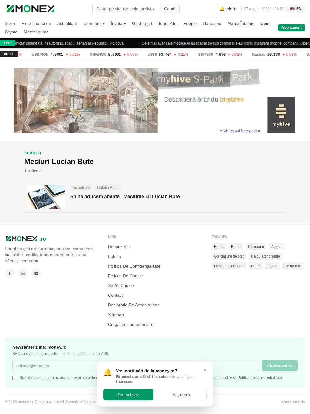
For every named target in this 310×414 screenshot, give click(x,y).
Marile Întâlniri (240, 23)
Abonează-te (280, 365)
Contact (115, 295)
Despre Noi (119, 246)
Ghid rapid (142, 23)
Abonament (292, 27)
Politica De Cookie (125, 275)
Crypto (11, 31)
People (190, 23)
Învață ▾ (118, 23)
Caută (170, 8)
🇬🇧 (296, 9)
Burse (236, 247)
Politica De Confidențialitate (134, 266)
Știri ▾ (10, 23)
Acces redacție (293, 402)
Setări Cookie (121, 285)
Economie (293, 266)
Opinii (265, 23)
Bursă (219, 247)
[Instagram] (23, 273)
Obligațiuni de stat (229, 256)
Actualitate (67, 23)
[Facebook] (10, 273)
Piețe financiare (36, 23)
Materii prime (36, 31)
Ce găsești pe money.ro (130, 324)
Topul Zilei (167, 23)
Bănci (255, 266)
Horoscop (212, 23)
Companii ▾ (94, 23)
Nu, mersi (181, 394)
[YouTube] (36, 273)
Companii (256, 247)
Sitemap (116, 314)
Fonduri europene (229, 266)
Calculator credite (265, 256)
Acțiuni (276, 247)
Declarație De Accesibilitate (134, 304)
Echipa (114, 256)
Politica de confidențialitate (260, 378)
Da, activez (128, 394)
